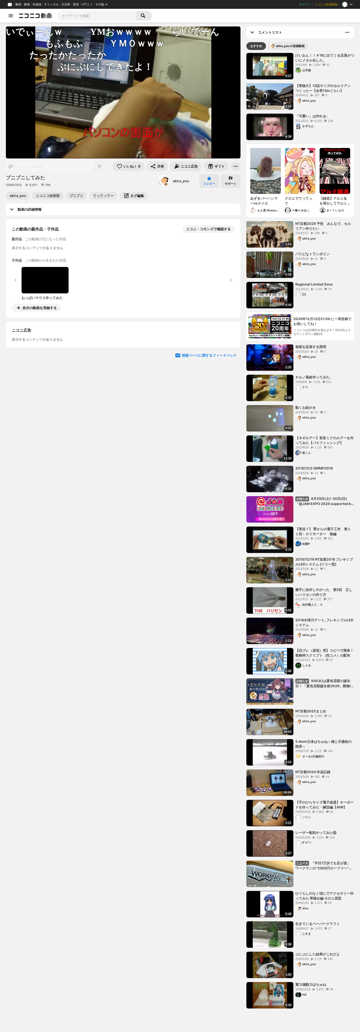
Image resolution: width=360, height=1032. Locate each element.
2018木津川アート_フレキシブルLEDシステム (324, 622)
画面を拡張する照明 (310, 347)
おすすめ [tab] (256, 46)
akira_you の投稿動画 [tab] (290, 46)
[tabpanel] (300, 530)
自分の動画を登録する (40, 308)
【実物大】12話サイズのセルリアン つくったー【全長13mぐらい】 (323, 88)
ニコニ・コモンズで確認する (208, 229)
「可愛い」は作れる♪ (311, 116)
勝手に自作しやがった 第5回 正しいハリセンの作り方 (323, 592)
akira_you (181, 181)
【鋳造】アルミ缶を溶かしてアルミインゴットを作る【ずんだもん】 (333, 200)
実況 (76, 4)
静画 (27, 4)
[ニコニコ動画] (35, 15)
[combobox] (97, 16)
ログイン (305, 4)
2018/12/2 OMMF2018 (314, 468)
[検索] (144, 16)
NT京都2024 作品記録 (312, 772)
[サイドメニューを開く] (11, 16)
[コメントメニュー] (347, 32)
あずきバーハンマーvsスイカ (264, 200)
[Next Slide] (231, 353)
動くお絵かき (305, 407)
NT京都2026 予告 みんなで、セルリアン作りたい (323, 225)
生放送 (37, 4)
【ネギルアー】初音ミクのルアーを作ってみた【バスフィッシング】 (324, 440)
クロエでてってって (298, 200)
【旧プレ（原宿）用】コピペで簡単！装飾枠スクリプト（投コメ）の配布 (324, 652)
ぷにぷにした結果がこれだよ (317, 954)
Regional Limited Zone (314, 284)
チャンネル (51, 4)
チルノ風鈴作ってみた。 (314, 377)
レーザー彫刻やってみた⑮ (315, 832)
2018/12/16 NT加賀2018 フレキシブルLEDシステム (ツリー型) (324, 561)
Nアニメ (87, 4)
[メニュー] (235, 166)
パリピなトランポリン (312, 254)
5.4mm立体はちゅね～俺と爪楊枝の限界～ (323, 743)
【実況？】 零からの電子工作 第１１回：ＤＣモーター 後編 (323, 531)
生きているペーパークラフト (317, 924)
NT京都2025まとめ (310, 711)
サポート (231, 183)
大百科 (65, 4)
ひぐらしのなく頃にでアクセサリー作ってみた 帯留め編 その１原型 (324, 895)
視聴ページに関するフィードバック (209, 400)
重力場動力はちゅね (310, 984)
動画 (18, 4)
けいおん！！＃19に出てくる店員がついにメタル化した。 (324, 57)
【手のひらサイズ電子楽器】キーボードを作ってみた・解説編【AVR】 (324, 804)
